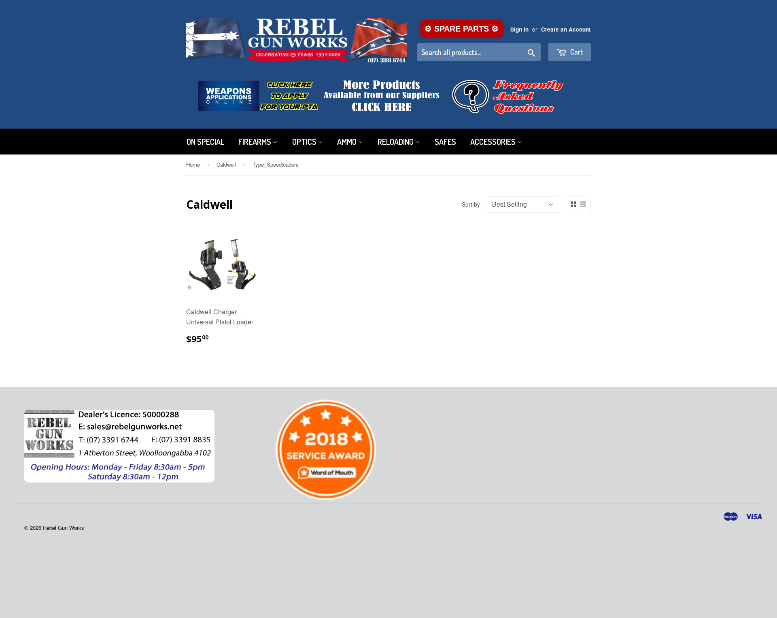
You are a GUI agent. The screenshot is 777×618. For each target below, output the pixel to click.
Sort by (471, 204)
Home (193, 164)
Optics (305, 141)
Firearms (255, 141)
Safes (445, 141)
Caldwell (226, 164)
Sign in (519, 29)
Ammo (347, 141)
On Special (205, 141)
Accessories (493, 141)
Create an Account (566, 29)
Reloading (396, 141)
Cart (576, 51)
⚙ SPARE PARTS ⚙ (462, 28)
